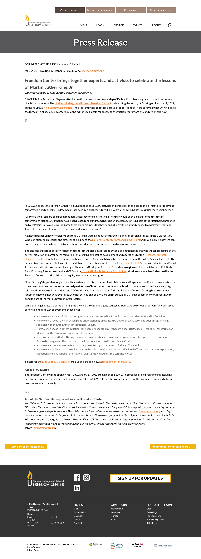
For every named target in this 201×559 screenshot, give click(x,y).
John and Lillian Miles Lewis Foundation (103, 271)
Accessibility (80, 512)
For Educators (154, 515)
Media (77, 519)
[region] (100, 42)
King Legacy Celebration (58, 107)
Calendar (78, 515)
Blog (149, 508)
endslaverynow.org (44, 427)
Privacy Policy (33, 550)
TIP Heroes (152, 523)
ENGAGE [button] (118, 25)
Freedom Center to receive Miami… (173, 446)
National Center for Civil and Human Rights (116, 239)
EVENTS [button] (138, 25)
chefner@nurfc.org (92, 70)
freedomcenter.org (149, 411)
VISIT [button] (83, 25)
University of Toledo (128, 263)
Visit (76, 508)
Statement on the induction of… (26, 446)
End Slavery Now (155, 519)
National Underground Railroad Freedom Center (82, 103)
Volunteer (116, 512)
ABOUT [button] (156, 25)
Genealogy (152, 512)
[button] (169, 25)
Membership (117, 508)
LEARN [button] (100, 25)
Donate (114, 515)
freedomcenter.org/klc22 (117, 361)
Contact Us (79, 523)
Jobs (113, 519)
